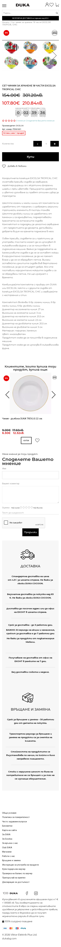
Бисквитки (7, 826)
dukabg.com (9, 938)
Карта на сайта (9, 830)
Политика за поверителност (16, 817)
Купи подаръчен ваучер (13, 869)
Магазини (6, 851)
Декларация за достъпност (16, 882)
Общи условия (9, 813)
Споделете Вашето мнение (40, 120)
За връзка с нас (10, 843)
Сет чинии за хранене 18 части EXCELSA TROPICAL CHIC (26, 23)
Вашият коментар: (11, 483)
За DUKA (6, 834)
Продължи (30, 532)
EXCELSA (20, 126)
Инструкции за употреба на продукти (20, 865)
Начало (5, 22)
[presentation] (6, 394)
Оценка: (6, 507)
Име (4, 468)
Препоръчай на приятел (13, 877)
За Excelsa (7, 839)
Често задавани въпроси (14, 821)
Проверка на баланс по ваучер (17, 873)
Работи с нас (8, 856)
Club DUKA (7, 847)
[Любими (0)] (51, 5)
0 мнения (20, 120)
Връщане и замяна (11, 860)
